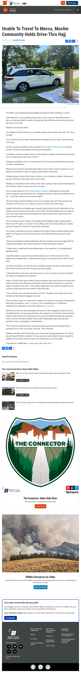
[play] (5, 10)
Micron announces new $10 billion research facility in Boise (36, 388)
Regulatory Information (65, 629)
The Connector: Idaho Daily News (40, 498)
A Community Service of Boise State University (68, 640)
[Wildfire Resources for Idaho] (40, 543)
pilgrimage (56, 140)
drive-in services (47, 306)
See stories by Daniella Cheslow (15, 361)
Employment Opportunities (50, 640)
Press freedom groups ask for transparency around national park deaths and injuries (45, 402)
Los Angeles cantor (36, 303)
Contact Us (49, 636)
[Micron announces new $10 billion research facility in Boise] (8, 391)
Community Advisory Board (37, 643)
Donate (73, 3)
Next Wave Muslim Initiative (37, 191)
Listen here (40, 506)
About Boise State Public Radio (36, 629)
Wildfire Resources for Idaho (40, 577)
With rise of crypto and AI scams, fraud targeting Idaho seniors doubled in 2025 (43, 373)
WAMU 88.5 (46, 343)
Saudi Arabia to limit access (52, 147)
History (33, 634)
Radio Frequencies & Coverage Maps (67, 634)
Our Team (34, 639)
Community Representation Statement (51, 630)
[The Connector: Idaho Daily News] (40, 455)
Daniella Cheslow (19, 40)
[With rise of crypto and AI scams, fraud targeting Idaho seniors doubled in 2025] (8, 376)
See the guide (41, 587)
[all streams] (78, 10)
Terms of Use (50, 646)
